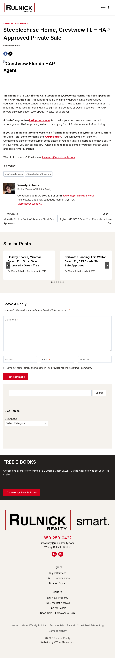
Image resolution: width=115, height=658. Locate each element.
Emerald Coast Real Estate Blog (85, 625)
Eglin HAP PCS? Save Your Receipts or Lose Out (86, 219)
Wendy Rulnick (13, 45)
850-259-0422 (57, 537)
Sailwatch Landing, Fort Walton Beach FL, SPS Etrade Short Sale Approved (85, 261)
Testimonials (57, 625)
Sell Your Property (57, 597)
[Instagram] (60, 554)
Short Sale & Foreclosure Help (57, 612)
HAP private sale (39, 120)
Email (46, 359)
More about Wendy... (29, 203)
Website (84, 359)
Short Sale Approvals (15, 23)
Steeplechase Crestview (38, 174)
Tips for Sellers (57, 607)
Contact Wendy (58, 630)
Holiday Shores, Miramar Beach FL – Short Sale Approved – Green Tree (24, 261)
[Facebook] (5, 54)
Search (100, 392)
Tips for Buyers (57, 583)
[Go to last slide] (8, 265)
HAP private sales (14, 174)
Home (14, 625)
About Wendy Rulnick (33, 625)
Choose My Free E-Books (22, 492)
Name (9, 359)
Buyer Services (57, 573)
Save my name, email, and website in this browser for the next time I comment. (49, 367)
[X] (10, 54)
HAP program (52, 136)
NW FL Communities (58, 578)
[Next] (107, 265)
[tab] (52, 282)
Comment (11, 319)
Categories (11, 418)
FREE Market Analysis (57, 602)
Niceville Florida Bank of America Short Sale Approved (28, 219)
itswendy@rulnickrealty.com (58, 157)
